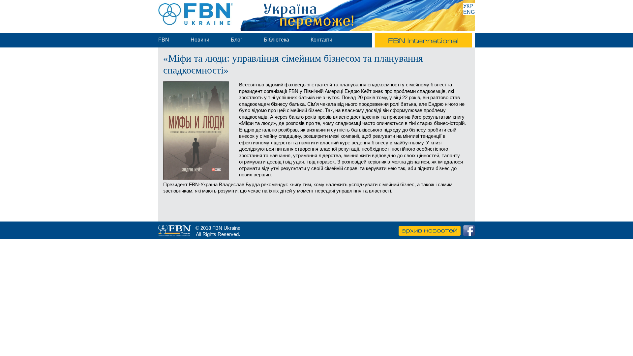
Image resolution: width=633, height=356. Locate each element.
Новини (200, 40)
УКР (468, 6)
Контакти (321, 40)
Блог (236, 40)
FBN (163, 40)
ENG (469, 12)
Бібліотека (276, 40)
